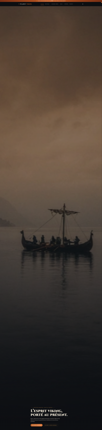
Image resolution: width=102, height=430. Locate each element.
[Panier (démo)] (83, 4)
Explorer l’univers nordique (51, 425)
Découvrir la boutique (36, 425)
